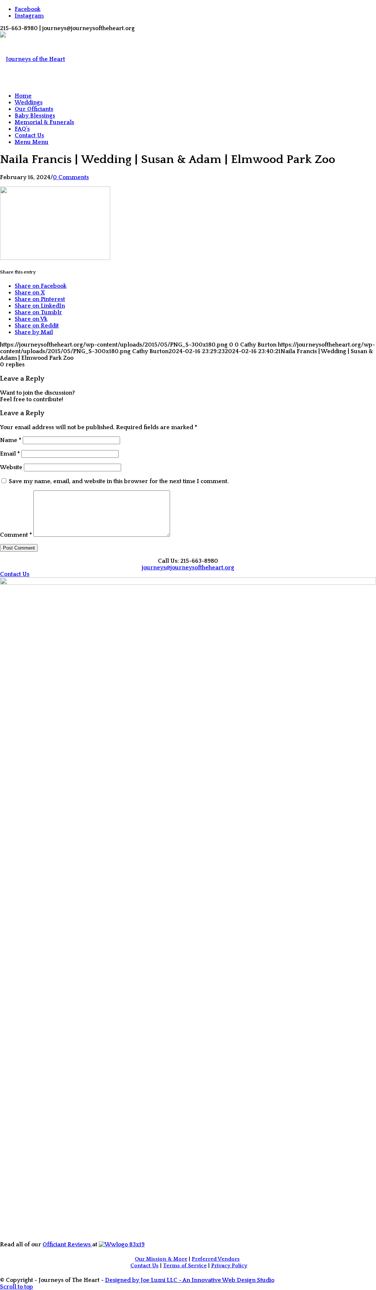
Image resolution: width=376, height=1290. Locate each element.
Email (10, 453)
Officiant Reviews (67, 1244)
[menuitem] (195, 96)
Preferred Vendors (216, 1259)
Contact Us (144, 1266)
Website (11, 467)
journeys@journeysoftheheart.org (188, 567)
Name (10, 440)
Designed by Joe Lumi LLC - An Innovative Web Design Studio (189, 1280)
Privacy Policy (229, 1266)
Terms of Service (185, 1266)
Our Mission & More (161, 1259)
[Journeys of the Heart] (32, 59)
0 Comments (71, 177)
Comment (16, 535)
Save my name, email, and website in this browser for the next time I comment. (119, 481)
